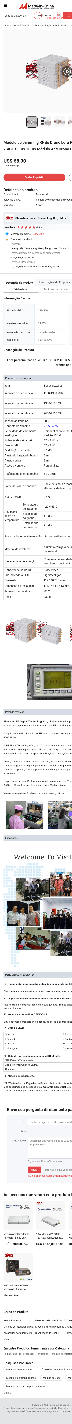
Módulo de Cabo (52, 1377)
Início (6, 25)
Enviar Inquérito (34, 177)
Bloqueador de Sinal (46, 1333)
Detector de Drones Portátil (49, 1320)
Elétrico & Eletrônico (21, 25)
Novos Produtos (12, 1320)
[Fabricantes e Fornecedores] (36, 6)
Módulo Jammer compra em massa (25, 1386)
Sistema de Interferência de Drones (19, 1326)
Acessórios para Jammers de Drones (23, 1333)
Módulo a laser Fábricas (19, 1369)
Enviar (34, 1170)
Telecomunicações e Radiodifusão (51, 25)
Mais (6, 1392)
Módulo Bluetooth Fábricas (21, 1377)
